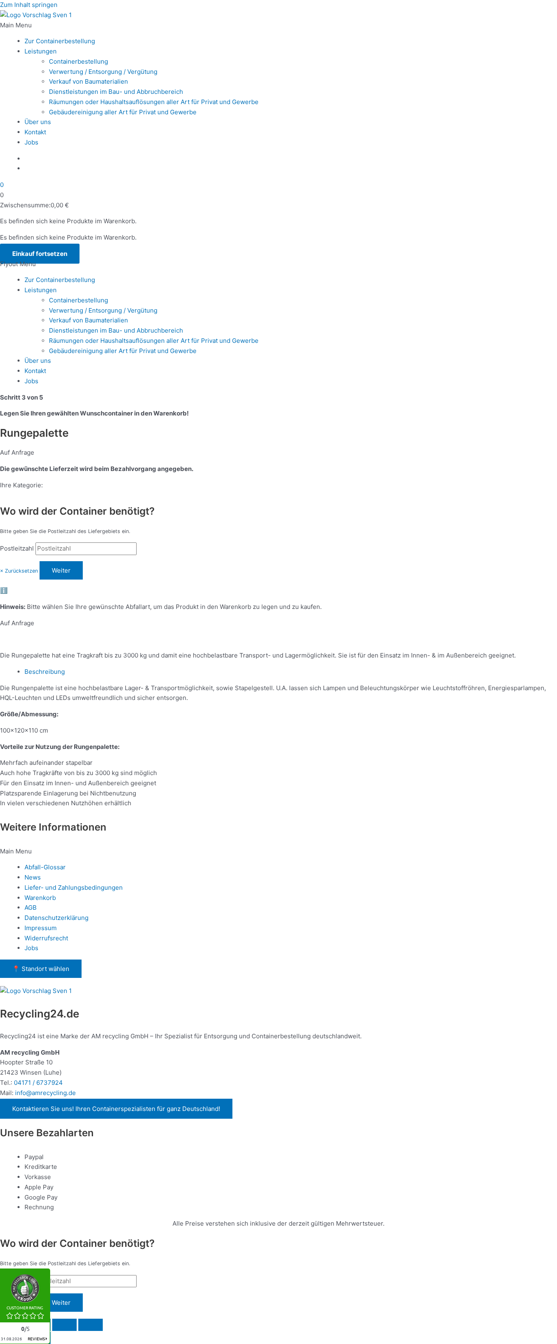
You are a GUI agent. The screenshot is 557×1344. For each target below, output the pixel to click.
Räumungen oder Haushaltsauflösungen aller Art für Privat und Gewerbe (154, 102)
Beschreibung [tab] (44, 671)
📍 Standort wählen (40, 969)
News (32, 877)
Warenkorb (40, 898)
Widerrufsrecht (46, 938)
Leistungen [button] (40, 51)
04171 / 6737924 (38, 1082)
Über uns (37, 122)
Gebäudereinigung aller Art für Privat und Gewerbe (123, 112)
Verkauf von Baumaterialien (88, 81)
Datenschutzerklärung (56, 918)
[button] (278, 25)
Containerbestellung (78, 61)
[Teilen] (64, 1325)
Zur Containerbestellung (59, 41)
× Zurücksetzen (19, 571)
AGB (30, 907)
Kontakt (35, 132)
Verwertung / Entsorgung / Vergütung (103, 72)
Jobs (31, 142)
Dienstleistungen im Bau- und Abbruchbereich (116, 92)
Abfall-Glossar (45, 867)
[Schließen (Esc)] (90, 1325)
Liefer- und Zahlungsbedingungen (73, 887)
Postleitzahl (17, 548)
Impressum (40, 928)
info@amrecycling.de (45, 1093)
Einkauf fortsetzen (39, 254)
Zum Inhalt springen (28, 5)
